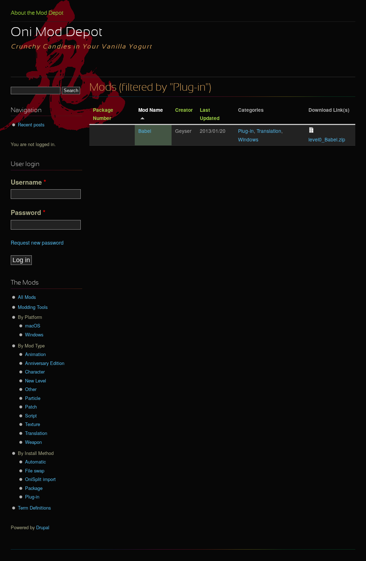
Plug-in (246, 130)
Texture (32, 424)
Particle (32, 398)
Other (30, 389)
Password (28, 212)
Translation (269, 130)
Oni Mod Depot (57, 33)
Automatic (35, 461)
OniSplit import (40, 479)
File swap (34, 470)
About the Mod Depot (37, 13)
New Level (35, 380)
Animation (35, 354)
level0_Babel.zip (326, 139)
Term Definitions (34, 507)
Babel (144, 130)
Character (35, 371)
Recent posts (31, 124)
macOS (32, 325)
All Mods (27, 297)
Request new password (37, 242)
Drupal (42, 527)
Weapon (33, 442)
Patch (31, 406)
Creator (184, 109)
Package (34, 488)
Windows (248, 139)
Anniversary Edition (44, 363)
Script (31, 415)
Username (28, 182)
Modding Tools (33, 307)
